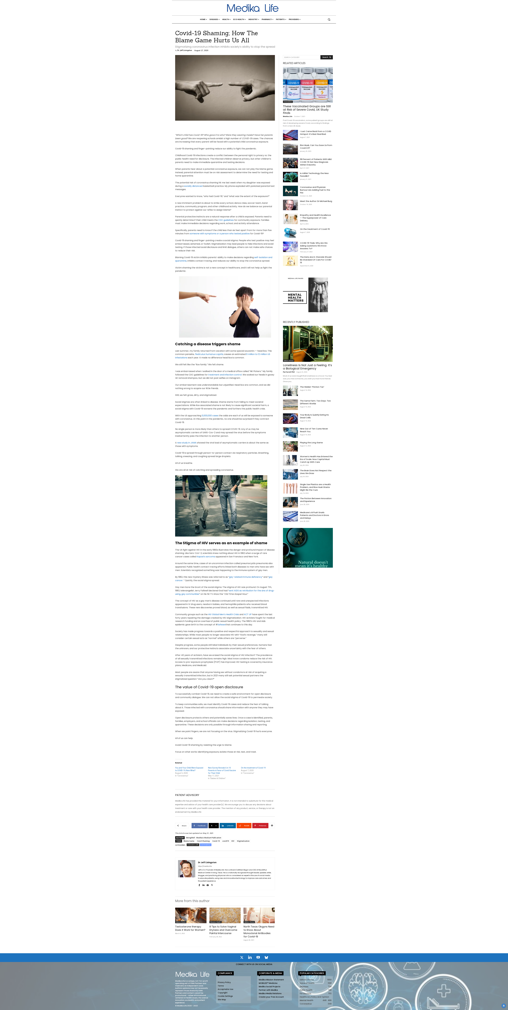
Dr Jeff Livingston (184, 50)
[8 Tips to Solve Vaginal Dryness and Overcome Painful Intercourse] (225, 915)
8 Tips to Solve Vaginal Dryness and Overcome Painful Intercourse (223, 930)
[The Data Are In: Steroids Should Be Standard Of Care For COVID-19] (290, 261)
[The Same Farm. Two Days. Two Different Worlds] (290, 404)
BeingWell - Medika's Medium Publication (203, 837)
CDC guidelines (226, 220)
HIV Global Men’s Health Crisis (223, 614)
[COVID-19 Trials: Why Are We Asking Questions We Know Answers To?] (290, 247)
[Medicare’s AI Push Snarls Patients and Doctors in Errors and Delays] (290, 516)
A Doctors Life (192, 844)
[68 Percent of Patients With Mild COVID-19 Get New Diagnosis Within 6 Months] (290, 163)
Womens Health (215, 922)
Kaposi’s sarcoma (206, 556)
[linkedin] (203, 885)
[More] (272, 825)
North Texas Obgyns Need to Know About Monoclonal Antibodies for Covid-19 (259, 931)
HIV (232, 841)
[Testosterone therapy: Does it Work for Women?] (191, 915)
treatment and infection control (225, 374)
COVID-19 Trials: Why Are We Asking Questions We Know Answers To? (314, 246)
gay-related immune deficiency (245, 576)
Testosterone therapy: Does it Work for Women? (190, 928)
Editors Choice (181, 922)
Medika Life (287, 116)
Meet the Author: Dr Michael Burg (316, 201)
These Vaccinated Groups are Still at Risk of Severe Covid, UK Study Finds (307, 109)
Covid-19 (216, 841)
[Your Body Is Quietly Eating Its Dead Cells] (290, 418)
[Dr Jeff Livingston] (186, 873)
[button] (329, 19)
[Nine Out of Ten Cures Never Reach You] (290, 432)
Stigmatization (243, 841)
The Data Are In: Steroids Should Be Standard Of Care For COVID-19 (316, 260)
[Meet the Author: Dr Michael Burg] (290, 205)
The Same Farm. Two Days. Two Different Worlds (315, 402)
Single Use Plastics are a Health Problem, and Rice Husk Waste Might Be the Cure (315, 487)
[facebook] (199, 885)
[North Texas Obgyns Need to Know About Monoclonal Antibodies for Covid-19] (259, 915)
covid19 (225, 841)
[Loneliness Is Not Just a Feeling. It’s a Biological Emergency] (308, 344)
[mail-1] (208, 885)
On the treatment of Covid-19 (253, 768)
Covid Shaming (203, 841)
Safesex (221, 624)
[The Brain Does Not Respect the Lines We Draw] (290, 474)
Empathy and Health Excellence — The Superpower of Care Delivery (315, 218)
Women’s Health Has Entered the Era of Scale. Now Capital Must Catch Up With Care (316, 459)
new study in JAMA (186, 442)
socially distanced (193, 186)
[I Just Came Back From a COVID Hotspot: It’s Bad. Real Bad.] (290, 135)
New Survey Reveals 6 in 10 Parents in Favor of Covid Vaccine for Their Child (222, 770)
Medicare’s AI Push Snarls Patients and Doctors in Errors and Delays (314, 515)
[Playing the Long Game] (290, 446)
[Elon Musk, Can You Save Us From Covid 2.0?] (290, 149)
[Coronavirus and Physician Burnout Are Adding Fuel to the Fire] (290, 191)
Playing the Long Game (311, 442)
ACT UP (248, 614)
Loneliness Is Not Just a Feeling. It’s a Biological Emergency (307, 366)
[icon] (241, 958)
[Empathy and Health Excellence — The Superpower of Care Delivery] (290, 219)
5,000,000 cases (210, 415)
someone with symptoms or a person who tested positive (220, 233)
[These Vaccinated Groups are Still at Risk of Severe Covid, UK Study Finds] (308, 85)
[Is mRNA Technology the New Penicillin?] (290, 177)
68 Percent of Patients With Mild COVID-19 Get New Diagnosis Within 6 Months (316, 162)
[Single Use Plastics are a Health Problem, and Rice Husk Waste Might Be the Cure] (290, 488)
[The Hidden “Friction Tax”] (290, 390)
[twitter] (212, 885)
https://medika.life (205, 866)
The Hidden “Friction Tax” (312, 386)
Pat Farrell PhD (289, 372)
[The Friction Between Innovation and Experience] (290, 502)
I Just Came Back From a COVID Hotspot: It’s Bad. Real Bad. (315, 132)
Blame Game (189, 841)
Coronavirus (206, 844)
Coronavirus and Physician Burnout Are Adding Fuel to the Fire (315, 190)
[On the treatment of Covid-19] (290, 233)
